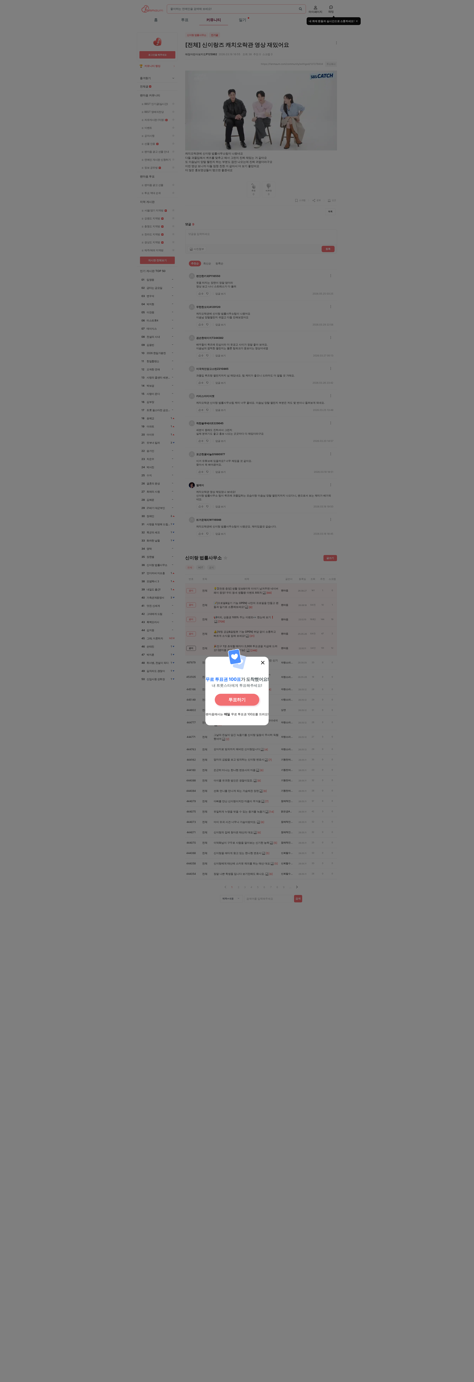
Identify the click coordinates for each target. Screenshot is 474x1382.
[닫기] (262, 662)
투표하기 (237, 699)
